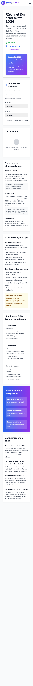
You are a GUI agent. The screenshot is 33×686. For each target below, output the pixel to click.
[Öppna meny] (30, 3)
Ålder (8, 111)
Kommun (9, 102)
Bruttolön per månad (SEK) (13, 91)
